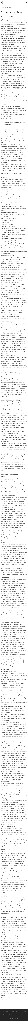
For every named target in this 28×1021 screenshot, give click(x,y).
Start (2, 7)
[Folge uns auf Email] (10, 1018)
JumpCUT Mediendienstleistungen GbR (13, 1011)
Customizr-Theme (21, 1014)
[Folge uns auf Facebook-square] (12, 1018)
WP (9, 1014)
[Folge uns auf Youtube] (17, 1018)
